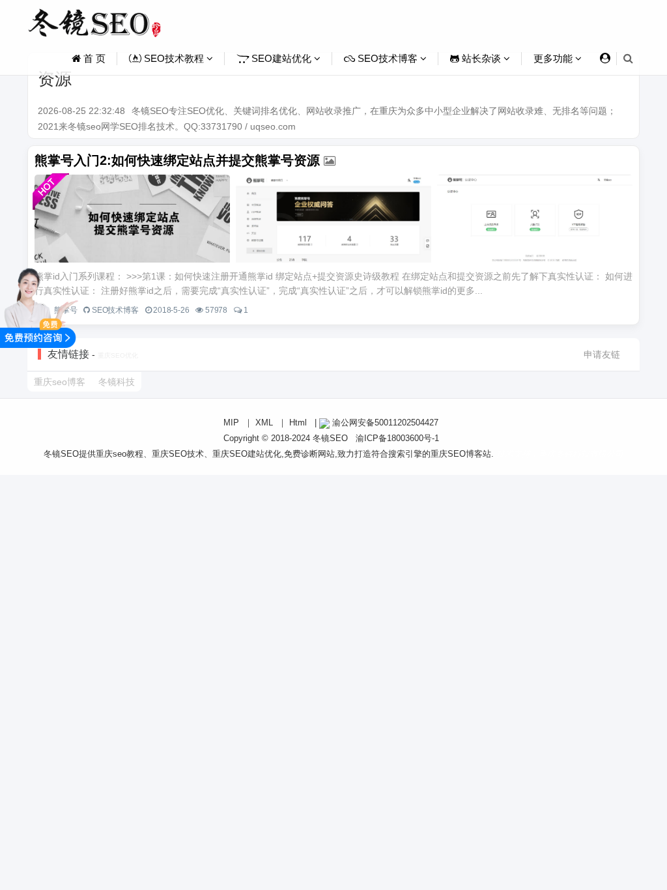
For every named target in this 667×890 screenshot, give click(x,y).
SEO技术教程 (173, 58)
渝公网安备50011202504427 (384, 422)
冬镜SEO (330, 438)
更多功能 (554, 58)
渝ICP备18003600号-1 (397, 438)
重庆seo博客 (59, 382)
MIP (231, 422)
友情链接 (68, 354)
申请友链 (602, 354)
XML (264, 422)
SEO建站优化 (281, 58)
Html (298, 422)
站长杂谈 (481, 58)
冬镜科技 (116, 382)
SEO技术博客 (387, 58)
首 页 (93, 58)
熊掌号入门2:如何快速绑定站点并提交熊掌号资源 (177, 160)
